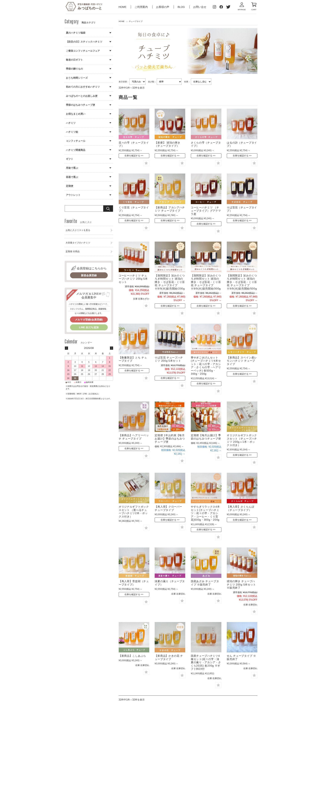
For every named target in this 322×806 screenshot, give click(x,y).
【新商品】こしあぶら (132, 655)
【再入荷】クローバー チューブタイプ (168, 508)
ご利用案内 (142, 6)
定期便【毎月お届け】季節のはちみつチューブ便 (206, 437)
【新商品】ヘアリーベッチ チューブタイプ (134, 437)
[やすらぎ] (206, 488)
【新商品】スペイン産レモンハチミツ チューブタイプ (242, 361)
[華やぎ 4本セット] (206, 339)
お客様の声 (163, 6)
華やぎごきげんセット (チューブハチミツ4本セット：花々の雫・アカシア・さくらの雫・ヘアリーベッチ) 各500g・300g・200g (206, 365)
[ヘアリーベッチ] (134, 417)
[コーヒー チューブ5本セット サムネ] (134, 257)
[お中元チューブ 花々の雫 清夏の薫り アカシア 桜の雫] (206, 637)
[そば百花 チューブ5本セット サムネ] (170, 339)
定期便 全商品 (73, 251)
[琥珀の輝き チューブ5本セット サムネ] (242, 562)
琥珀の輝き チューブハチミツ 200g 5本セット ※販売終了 (241, 584)
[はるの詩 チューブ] (242, 124)
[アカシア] (170, 189)
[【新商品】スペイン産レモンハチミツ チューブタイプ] (242, 339)
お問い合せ (199, 6)
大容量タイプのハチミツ (78, 242)
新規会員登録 (89, 275)
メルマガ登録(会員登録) (89, 319)
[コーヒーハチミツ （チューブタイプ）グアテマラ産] (206, 189)
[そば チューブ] (242, 189)
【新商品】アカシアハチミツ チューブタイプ (170, 209)
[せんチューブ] (242, 637)
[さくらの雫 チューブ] (206, 124)
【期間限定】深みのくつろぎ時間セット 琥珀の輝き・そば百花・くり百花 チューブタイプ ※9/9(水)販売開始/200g (170, 282)
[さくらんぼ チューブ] (242, 488)
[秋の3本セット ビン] (170, 257)
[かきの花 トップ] (170, 637)
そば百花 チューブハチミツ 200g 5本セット (169, 359)
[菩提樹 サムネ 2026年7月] (134, 562)
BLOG (181, 6)
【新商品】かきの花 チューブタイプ (169, 657)
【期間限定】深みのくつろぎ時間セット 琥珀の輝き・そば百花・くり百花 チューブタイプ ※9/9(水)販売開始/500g (242, 282)
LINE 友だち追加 (89, 327)
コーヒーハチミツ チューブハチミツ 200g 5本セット (133, 279)
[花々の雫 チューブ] (134, 124)
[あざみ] (206, 562)
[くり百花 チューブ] (134, 189)
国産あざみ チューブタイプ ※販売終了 (205, 583)
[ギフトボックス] (242, 417)
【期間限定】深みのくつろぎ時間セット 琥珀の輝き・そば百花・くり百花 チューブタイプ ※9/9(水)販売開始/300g (206, 282)
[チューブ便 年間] (170, 417)
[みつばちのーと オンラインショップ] (84, 7)
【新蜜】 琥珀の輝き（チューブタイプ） (167, 144)
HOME (123, 6)
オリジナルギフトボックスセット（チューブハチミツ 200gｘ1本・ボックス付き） (242, 440)
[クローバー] (170, 488)
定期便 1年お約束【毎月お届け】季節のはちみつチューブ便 (170, 438)
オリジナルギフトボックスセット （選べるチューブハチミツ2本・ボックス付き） (134, 511)
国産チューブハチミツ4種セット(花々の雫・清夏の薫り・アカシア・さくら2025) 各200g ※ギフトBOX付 (206, 662)
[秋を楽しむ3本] (206, 257)
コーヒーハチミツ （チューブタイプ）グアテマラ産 (206, 210)
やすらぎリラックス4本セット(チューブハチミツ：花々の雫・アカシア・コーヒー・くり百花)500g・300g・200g (205, 513)
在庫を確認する (132, 155)
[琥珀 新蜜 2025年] (170, 124)
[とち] (134, 339)
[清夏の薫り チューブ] (170, 562)
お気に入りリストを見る (78, 230)
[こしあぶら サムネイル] (134, 637)
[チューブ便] (206, 417)
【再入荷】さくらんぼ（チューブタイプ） (240, 508)
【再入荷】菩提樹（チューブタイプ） (134, 583)
